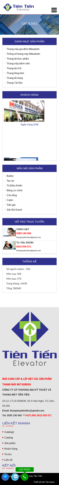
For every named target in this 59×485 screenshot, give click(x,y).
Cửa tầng (12, 195)
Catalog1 (9, 432)
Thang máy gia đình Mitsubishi (23, 49)
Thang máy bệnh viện (18, 63)
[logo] (29, 339)
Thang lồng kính (15, 73)
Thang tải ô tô (14, 68)
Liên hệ (8, 460)
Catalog (8, 437)
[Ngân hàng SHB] (29, 104)
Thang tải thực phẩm (18, 58)
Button (10, 176)
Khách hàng (10, 448)
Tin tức (8, 454)
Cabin (10, 200)
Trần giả (11, 205)
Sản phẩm (9, 443)
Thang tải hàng (15, 78)
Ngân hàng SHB (29, 119)
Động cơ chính (15, 190)
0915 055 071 (23, 246)
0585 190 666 (23, 233)
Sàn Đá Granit (14, 209)
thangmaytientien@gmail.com (28, 237)
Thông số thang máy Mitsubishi (23, 54)
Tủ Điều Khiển (14, 185)
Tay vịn (10, 181)
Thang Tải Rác (15, 83)
